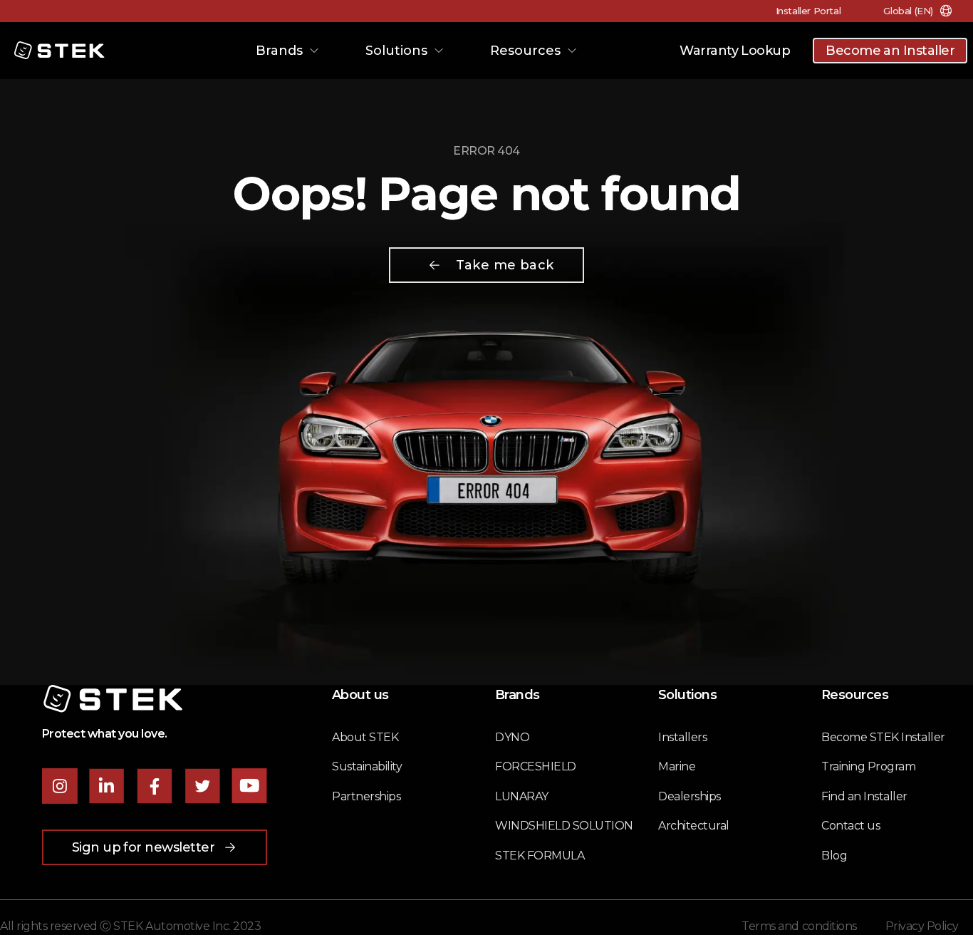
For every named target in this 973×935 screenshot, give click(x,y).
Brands (279, 50)
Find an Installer (864, 796)
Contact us (850, 825)
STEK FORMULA (539, 855)
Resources (525, 50)
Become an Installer (890, 50)
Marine (676, 766)
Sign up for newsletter (143, 847)
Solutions (396, 50)
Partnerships (366, 796)
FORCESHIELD (535, 766)
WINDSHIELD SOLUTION (564, 825)
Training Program (868, 766)
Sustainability (367, 766)
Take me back (504, 265)
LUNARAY (521, 796)
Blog (834, 855)
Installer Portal (808, 10)
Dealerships (689, 796)
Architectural (693, 825)
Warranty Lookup (735, 50)
